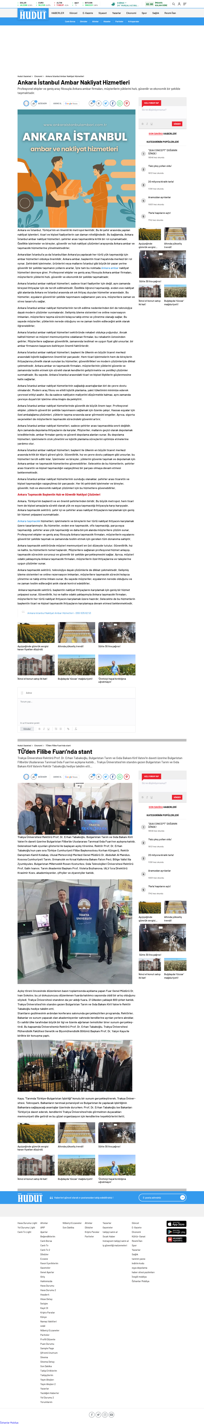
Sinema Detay (47, 1361)
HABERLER (57, 12)
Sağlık (155, 12)
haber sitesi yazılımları (143, 1272)
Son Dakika (46, 1366)
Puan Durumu (47, 1343)
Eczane (44, 1258)
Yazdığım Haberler (49, 1393)
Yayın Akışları (47, 1379)
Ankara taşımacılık (29, 521)
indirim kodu (138, 1263)
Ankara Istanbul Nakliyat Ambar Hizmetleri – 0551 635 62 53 (59, 612)
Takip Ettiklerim (48, 1370)
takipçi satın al (110, 1231)
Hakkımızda (46, 1281)
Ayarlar (44, 1231)
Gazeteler (45, 1267)
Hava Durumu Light (27, 1223)
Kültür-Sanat (139, 1236)
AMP (42, 1227)
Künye (43, 1316)
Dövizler (83, 21)
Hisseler (107, 21)
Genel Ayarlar (47, 1272)
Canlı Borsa (70, 21)
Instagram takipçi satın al (116, 1240)
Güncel (73, 12)
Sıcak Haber (109, 1236)
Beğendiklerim (47, 1236)
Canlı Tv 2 (45, 1249)
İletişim (44, 1303)
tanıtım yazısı (138, 1258)
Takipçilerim (46, 1375)
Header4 (44, 1294)
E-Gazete (88, 12)
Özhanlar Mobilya (140, 1281)
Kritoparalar (133, 21)
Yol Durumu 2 (47, 1397)
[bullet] (60, 729)
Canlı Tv (44, 1245)
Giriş (42, 1276)
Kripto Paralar (47, 1312)
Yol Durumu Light (26, 1227)
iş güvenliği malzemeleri (115, 1245)
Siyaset (102, 12)
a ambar (114, 268)
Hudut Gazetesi (24, 76)
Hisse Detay (46, 1299)
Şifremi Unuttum (49, 1352)
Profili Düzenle (47, 1339)
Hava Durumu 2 (48, 1290)
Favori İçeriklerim (49, 1263)
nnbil (42, 1325)
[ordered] (56, 729)
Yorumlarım (46, 1402)
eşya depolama (139, 1267)
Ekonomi (131, 12)
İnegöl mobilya (139, 1276)
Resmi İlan (170, 12)
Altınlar (95, 21)
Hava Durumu (47, 1285)
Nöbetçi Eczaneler (49, 1330)
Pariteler (119, 21)
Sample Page (47, 1348)
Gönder (27, 728)
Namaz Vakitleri (48, 1321)
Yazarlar (116, 12)
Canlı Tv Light (24, 1231)
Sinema (44, 1357)
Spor (144, 12)
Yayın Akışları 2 (48, 1384)
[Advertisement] (102, 49)
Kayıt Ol (44, 1308)
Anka (104, 268)
